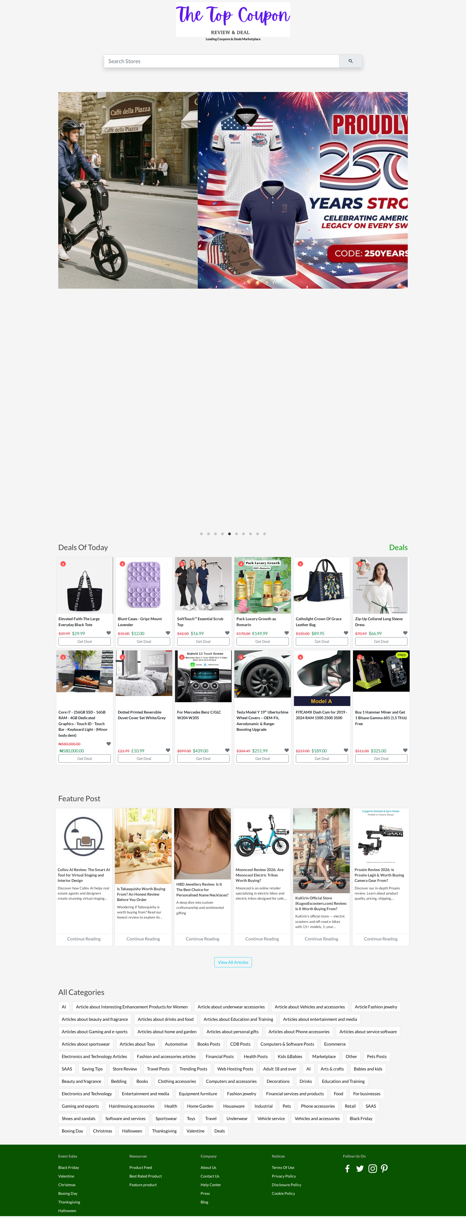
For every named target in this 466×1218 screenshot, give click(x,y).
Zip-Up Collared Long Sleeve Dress (379, 621)
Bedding (118, 1081)
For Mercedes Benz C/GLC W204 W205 (199, 715)
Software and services (125, 1118)
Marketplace (324, 1056)
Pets (287, 1105)
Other (351, 1056)
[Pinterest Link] (384, 1168)
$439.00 (200, 750)
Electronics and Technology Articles (94, 1056)
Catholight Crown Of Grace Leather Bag (318, 621)
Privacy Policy (284, 1176)
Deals (398, 547)
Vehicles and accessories (317, 1118)
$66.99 (375, 633)
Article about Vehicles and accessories (310, 1006)
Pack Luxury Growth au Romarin (256, 621)
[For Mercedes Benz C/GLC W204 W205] (203, 678)
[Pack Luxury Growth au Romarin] (262, 585)
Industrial (264, 1105)
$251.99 (260, 750)
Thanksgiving (164, 1130)
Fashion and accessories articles (166, 1056)
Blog (204, 1202)
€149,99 (260, 633)
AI (64, 1006)
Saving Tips (92, 1068)
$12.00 (137, 633)
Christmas (102, 1130)
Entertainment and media (145, 1093)
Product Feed (140, 1167)
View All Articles (233, 962)
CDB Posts (240, 1043)
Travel (211, 1118)
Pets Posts (377, 1056)
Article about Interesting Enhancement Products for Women (132, 1006)
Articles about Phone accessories (299, 1031)
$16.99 (197, 633)
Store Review (125, 1068)
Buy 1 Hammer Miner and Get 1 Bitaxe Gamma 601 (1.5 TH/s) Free (381, 718)
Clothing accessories (177, 1081)
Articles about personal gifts (233, 1031)
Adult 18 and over (279, 1068)
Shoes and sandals (78, 1118)
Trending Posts (193, 1068)
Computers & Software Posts (287, 1043)
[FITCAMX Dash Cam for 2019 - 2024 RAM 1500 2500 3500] (322, 678)
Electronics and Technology (87, 1093)
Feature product (143, 1184)
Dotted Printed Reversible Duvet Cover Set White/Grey (142, 715)
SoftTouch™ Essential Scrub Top (200, 621)
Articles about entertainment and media (320, 1019)
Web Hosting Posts (235, 1068)
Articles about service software (368, 1031)
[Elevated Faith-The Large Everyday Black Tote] (84, 585)
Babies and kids (368, 1068)
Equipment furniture (198, 1093)
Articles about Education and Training (238, 1019)
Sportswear (166, 1118)
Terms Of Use (283, 1167)
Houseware (234, 1105)
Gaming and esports (80, 1105)
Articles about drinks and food (166, 1019)
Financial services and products (295, 1093)
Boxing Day (72, 1130)
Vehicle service (271, 1118)
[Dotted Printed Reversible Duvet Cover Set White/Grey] (144, 678)
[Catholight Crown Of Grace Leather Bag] (322, 585)
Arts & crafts (332, 1068)
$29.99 (78, 633)
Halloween (132, 1130)
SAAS (67, 1068)
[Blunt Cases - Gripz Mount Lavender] (144, 585)
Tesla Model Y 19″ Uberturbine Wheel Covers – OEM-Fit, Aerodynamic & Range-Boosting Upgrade (262, 721)
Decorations (278, 1081)
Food (338, 1093)
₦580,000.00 (72, 750)
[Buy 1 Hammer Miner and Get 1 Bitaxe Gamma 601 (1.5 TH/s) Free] (381, 678)
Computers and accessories (231, 1081)
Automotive (176, 1043)
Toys (191, 1118)
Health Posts (256, 1056)
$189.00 (319, 750)
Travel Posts (158, 1068)
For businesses (367, 1093)
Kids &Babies (290, 1056)
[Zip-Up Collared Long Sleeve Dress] (381, 585)
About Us (208, 1167)
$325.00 (378, 750)
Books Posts (208, 1043)
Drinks (306, 1081)
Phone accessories (318, 1105)
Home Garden (200, 1105)
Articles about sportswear (86, 1043)
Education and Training (343, 1081)
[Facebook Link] (347, 1168)
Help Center (211, 1184)
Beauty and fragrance (81, 1081)
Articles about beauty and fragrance (95, 1019)
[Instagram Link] (373, 1168)
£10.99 (137, 750)
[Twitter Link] (360, 1168)
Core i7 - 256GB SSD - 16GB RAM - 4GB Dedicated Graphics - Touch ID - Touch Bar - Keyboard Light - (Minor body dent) (83, 724)
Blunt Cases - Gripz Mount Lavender (140, 621)
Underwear (237, 1118)
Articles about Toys (137, 1043)
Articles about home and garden (167, 1031)
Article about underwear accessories (231, 1006)
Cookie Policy (283, 1193)
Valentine (195, 1130)
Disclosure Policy (286, 1184)
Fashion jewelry (241, 1093)
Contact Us (210, 1176)
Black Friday (361, 1118)
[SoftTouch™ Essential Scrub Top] (203, 585)
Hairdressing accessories (132, 1105)
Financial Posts (220, 1056)
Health (171, 1105)
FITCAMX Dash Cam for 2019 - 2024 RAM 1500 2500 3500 (321, 715)
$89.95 (317, 633)
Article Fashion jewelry (376, 1006)
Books (142, 1081)
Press (205, 1193)
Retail (350, 1105)
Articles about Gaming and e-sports (95, 1031)
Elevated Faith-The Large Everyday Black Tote (79, 621)
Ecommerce (335, 1043)
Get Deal (84, 641)
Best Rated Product (145, 1176)
